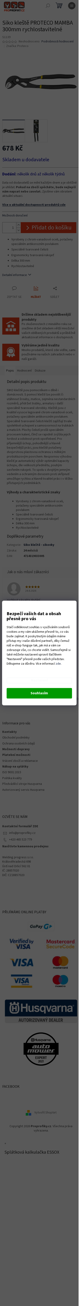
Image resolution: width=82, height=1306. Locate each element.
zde (58, 664)
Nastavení (39, 680)
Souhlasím (39, 693)
